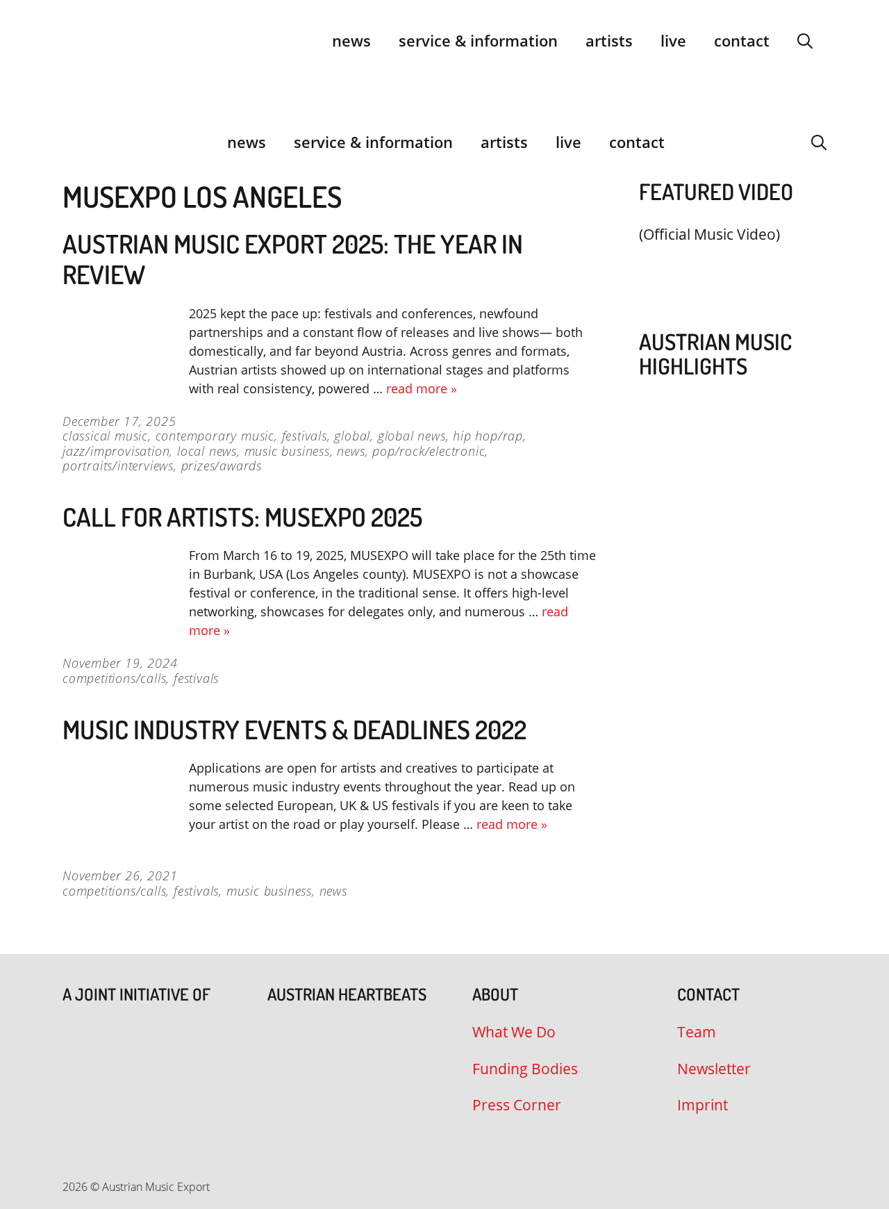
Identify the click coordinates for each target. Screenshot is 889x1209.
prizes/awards (221, 465)
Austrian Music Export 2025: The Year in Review (293, 258)
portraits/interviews (118, 465)
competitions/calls (114, 678)
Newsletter (714, 1068)
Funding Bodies (525, 1068)
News (351, 40)
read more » (421, 388)
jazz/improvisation (116, 451)
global (352, 435)
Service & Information (478, 40)
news (351, 451)
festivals (304, 435)
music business (287, 451)
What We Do (514, 1032)
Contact (742, 40)
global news (412, 435)
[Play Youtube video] (726, 267)
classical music (105, 435)
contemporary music (215, 435)
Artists (609, 40)
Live (673, 40)
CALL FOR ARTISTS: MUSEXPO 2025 (242, 516)
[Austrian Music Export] (71, 141)
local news (207, 451)
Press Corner (516, 1105)
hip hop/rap (488, 435)
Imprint (702, 1105)
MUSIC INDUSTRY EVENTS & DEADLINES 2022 (294, 729)
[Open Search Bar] (804, 40)
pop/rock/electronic (428, 451)
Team (696, 1032)
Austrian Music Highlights (715, 353)
